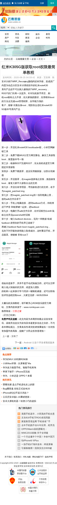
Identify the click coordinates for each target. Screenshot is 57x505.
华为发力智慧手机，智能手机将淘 (19, 367)
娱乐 (38, 34)
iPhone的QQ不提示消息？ (16, 393)
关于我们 (8, 457)
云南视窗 (23, 463)
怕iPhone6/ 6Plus (30, 440)
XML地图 (27, 457)
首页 (7, 34)
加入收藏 (18, 3)
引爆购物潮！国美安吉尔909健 (36, 448)
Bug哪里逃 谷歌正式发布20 (16, 388)
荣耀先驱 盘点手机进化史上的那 (19, 384)
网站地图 (36, 457)
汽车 (17, 38)
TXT (41, 457)
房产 (7, 38)
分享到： (9, 348)
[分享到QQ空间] (14, 348)
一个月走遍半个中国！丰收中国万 (38, 436)
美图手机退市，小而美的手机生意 (38, 413)
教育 (48, 34)
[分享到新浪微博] (18, 348)
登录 (52, 3)
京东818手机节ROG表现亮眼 (35, 417)
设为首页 (7, 3)
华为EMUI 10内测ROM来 (15, 359)
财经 (27, 34)
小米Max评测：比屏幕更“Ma (17, 363)
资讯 (17, 34)
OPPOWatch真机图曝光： (34, 429)
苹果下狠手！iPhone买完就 (16, 371)
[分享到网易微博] (28, 348)
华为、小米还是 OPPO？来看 (17, 375)
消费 (17, 41)
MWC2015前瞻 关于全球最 (34, 433)
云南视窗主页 (22, 59)
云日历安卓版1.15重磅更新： (17, 397)
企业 (38, 38)
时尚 (48, 38)
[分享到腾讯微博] (21, 348)
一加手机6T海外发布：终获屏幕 (37, 444)
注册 (42, 3)
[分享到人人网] (25, 348)
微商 (27, 41)
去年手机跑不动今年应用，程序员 (38, 425)
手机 (27, 3)
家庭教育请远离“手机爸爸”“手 (35, 421)
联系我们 (17, 457)
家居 (27, 38)
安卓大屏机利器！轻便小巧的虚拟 (19, 401)
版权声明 (49, 457)
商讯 (7, 41)
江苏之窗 (17, 311)
